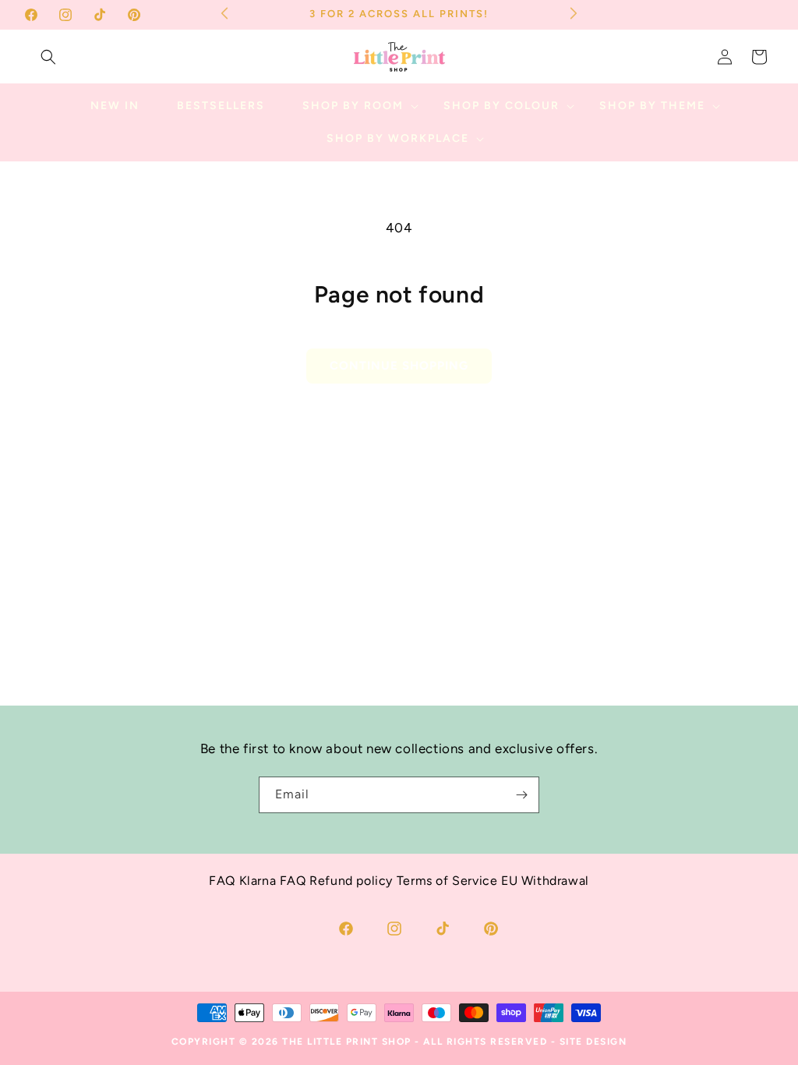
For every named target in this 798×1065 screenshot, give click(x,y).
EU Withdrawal (545, 880)
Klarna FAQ (272, 880)
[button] (48, 57)
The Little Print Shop (346, 1041)
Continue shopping (399, 366)
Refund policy (351, 880)
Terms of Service (447, 880)
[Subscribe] (521, 795)
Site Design (593, 1041)
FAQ (222, 880)
